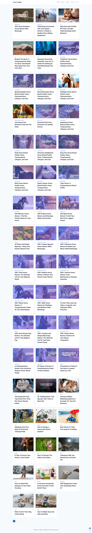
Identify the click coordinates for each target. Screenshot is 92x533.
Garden (58, 2)
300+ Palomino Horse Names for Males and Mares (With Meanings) (68, 246)
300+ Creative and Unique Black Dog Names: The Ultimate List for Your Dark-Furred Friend (45, 337)
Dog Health (62, 481)
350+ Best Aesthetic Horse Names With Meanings (22, 29)
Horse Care (39, 24)
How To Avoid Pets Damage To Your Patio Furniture (23, 486)
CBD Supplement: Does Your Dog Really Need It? (68, 486)
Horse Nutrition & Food (19, 120)
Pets (15, 394)
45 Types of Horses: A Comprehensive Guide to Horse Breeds (45, 368)
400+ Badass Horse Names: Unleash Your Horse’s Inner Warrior (45, 275)
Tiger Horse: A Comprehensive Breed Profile (68, 185)
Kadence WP (56, 529)
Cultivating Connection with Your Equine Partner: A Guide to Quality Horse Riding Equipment (45, 31)
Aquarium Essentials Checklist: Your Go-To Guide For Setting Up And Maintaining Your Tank (45, 63)
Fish (78, 2)
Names (16, 331)
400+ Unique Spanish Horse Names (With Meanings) (45, 246)
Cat (75, 2)
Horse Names (17, 24)
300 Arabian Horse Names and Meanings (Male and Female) (45, 216)
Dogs (72, 2)
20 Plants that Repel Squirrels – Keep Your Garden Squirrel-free (22, 246)
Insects (38, 481)
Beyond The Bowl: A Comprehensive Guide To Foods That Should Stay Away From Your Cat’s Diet (23, 63)
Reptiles (61, 364)
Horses (44, 242)
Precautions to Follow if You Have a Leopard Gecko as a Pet (68, 368)
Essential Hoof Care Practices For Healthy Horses (45, 124)
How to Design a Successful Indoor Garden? (44, 429)
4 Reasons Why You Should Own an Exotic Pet (68, 457)
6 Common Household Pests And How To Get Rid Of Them (45, 486)
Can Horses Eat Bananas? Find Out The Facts (23, 124)
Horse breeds (62, 57)
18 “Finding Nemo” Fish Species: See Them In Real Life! (45, 399)
